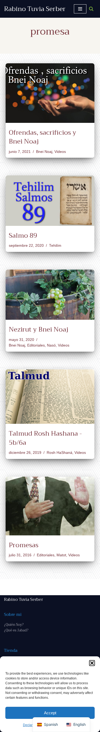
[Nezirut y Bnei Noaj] (50, 295)
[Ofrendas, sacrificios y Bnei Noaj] (50, 93)
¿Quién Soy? (13, 624)
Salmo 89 (23, 235)
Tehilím (55, 246)
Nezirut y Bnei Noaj (38, 329)
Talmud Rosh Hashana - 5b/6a (45, 438)
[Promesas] (50, 506)
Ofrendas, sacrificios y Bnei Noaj (42, 137)
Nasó (51, 345)
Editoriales (36, 345)
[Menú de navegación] (80, 8)
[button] (92, 663)
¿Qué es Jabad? (16, 630)
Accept (50, 713)
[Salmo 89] (50, 200)
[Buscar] (91, 9)
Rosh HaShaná (59, 453)
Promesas (23, 545)
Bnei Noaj (44, 152)
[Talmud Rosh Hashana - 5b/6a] (50, 396)
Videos (60, 152)
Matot (61, 555)
